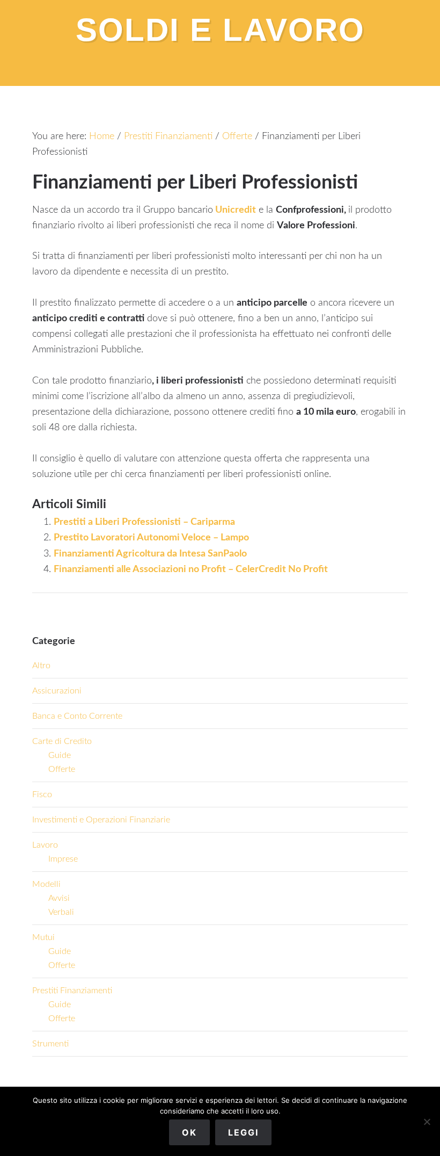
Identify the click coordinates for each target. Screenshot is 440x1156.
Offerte (61, 769)
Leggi (243, 1132)
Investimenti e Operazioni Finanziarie (101, 819)
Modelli (46, 884)
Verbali (61, 912)
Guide (59, 755)
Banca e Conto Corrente (77, 716)
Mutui (43, 937)
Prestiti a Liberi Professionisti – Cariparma (144, 522)
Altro (41, 665)
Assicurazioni (57, 691)
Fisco (42, 794)
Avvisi (59, 898)
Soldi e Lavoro (220, 30)
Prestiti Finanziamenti (72, 990)
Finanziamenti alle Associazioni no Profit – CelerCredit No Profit (191, 569)
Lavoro (45, 845)
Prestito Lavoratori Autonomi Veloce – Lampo (151, 538)
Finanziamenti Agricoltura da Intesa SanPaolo (150, 554)
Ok (189, 1132)
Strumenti (50, 1043)
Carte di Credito (62, 741)
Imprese (63, 859)
